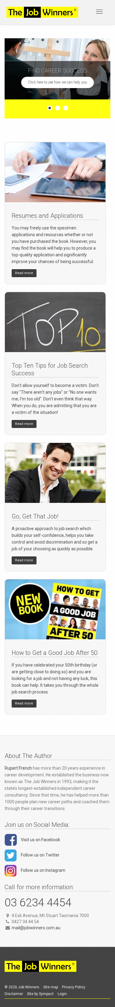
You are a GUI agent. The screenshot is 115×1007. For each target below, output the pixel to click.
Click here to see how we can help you (57, 82)
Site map (50, 987)
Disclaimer (14, 994)
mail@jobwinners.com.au (36, 927)
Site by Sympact (40, 994)
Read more (24, 273)
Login (62, 994)
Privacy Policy (73, 987)
